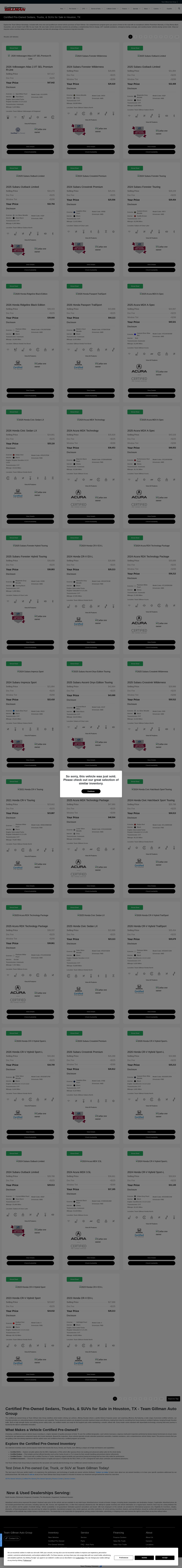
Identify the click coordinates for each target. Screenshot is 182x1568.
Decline (144, 1558)
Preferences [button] (27, 1560)
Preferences (123, 1558)
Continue (91, 791)
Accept (165, 1558)
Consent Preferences (1, 1540)
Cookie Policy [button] (80, 1558)
